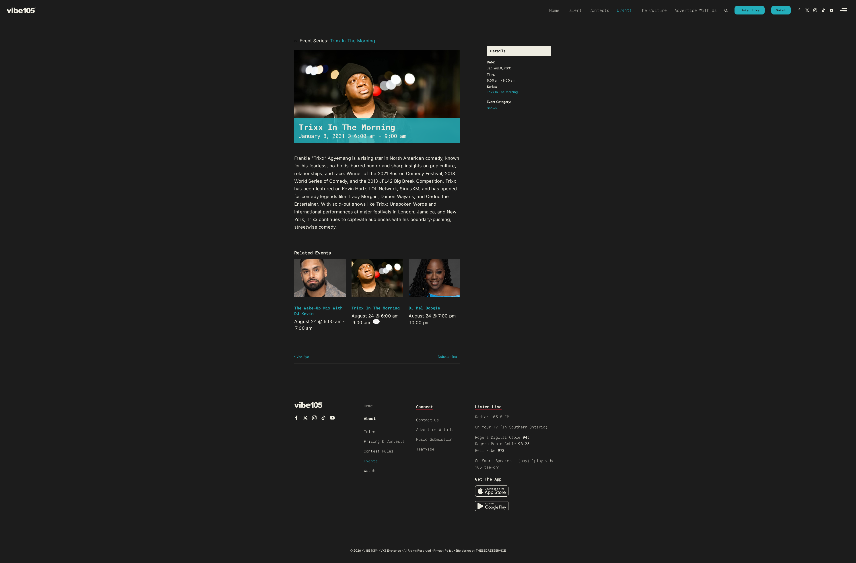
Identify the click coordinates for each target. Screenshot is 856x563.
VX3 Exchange (391, 551)
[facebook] (799, 10)
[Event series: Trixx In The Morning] (376, 321)
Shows (492, 108)
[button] (726, 10)
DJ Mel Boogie (424, 308)
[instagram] (815, 10)
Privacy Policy (443, 551)
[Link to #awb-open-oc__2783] (843, 10)
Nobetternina (447, 356)
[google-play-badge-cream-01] (491, 503)
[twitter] (807, 10)
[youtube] (831, 10)
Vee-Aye (302, 356)
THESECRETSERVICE (491, 551)
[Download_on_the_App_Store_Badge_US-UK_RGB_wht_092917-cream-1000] (491, 487)
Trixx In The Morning (376, 308)
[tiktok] (823, 10)
